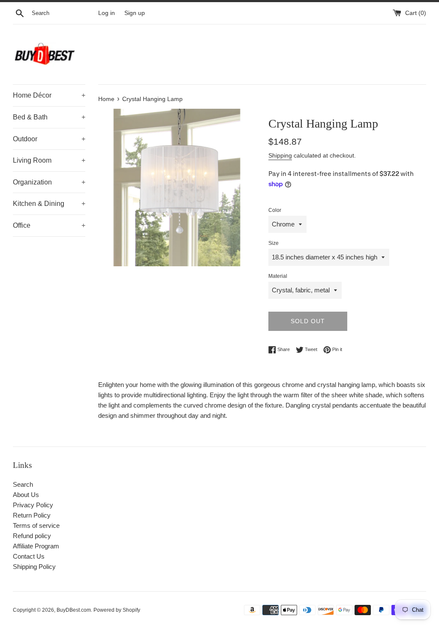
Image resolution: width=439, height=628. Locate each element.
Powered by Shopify (116, 610)
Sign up (134, 13)
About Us (26, 494)
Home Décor (49, 95)
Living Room (49, 160)
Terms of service (36, 525)
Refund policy (32, 535)
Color (274, 210)
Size (273, 243)
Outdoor (49, 139)
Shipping (280, 155)
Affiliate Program (36, 546)
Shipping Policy (34, 566)
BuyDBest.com (74, 610)
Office (49, 225)
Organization (49, 182)
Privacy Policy (33, 505)
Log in (106, 13)
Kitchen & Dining (49, 203)
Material (277, 276)
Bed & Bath (49, 117)
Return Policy (32, 515)
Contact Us (29, 556)
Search (23, 484)
